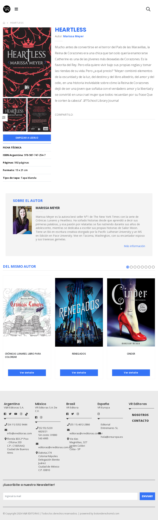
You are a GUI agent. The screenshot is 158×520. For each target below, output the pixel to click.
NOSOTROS (140, 415)
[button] (148, 10)
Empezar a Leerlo (27, 137)
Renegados (79, 353)
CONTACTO (140, 421)
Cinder (131, 353)
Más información (134, 246)
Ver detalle (27, 372)
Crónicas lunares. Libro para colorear (23, 355)
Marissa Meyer (73, 36)
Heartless (17, 22)
